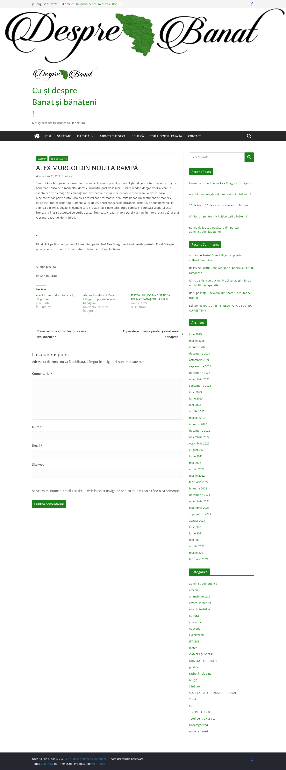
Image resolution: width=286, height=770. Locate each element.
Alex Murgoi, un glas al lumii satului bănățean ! (220, 194)
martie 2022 (197, 475)
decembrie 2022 (199, 430)
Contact (194, 136)
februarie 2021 (198, 559)
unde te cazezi (198, 731)
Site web (38, 464)
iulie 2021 (195, 527)
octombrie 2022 (199, 443)
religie (193, 680)
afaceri (193, 590)
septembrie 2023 (200, 385)
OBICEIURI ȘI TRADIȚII (203, 661)
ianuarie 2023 (198, 424)
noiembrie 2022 (199, 437)
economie (195, 622)
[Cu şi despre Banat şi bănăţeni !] (143, 11)
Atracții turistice (112, 136)
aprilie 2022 (196, 469)
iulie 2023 (195, 392)
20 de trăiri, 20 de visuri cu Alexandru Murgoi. (219, 205)
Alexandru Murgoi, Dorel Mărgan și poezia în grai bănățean (99, 299)
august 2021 (197, 520)
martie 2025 (197, 340)
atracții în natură (200, 603)
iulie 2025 (195, 334)
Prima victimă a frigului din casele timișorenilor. (61, 334)
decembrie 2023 (199, 373)
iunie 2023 (196, 398)
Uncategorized (198, 725)
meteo (193, 648)
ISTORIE (194, 641)
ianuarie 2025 (198, 347)
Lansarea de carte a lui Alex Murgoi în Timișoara (220, 183)
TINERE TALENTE (59, 159)
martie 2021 (197, 552)
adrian (68, 176)
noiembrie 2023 (199, 379)
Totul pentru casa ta (166, 136)
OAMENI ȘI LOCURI (201, 654)
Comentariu (42, 373)
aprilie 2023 (196, 411)
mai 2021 (195, 540)
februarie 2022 (198, 482)
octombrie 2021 (199, 508)
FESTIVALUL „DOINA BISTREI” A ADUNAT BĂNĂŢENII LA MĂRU (150, 297)
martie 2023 (197, 418)
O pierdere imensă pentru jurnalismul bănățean (151, 334)
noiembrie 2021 (199, 501)
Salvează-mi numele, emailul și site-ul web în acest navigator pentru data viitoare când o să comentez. (106, 491)
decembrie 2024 (199, 353)
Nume (38, 427)
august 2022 (197, 450)
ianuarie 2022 (198, 488)
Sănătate (64, 136)
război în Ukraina (200, 673)
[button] (91, 136)
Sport (192, 699)
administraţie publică (203, 583)
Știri (48, 136)
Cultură (83, 136)
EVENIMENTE (197, 635)
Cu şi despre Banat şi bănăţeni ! (64, 102)
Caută (249, 157)
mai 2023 (195, 405)
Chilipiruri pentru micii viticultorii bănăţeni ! (218, 216)
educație (194, 628)
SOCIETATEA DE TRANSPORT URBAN (212, 693)
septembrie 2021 (200, 514)
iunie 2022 (196, 456)
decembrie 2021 (199, 495)
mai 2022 (195, 463)
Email (37, 446)
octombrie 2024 (199, 360)
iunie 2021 (196, 533)
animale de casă (199, 596)
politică (138, 136)
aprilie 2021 (196, 546)
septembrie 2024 (200, 366)
